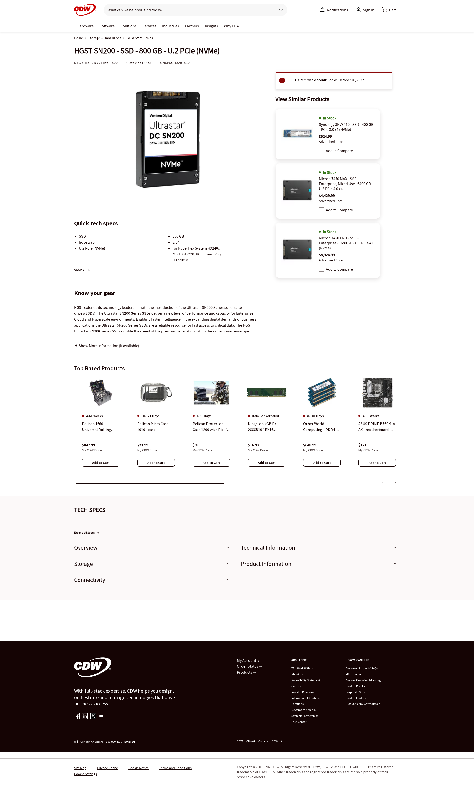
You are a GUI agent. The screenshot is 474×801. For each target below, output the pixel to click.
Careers (296, 686)
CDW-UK (277, 741)
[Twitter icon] (93, 716)
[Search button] (281, 10)
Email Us (129, 741)
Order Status (248, 666)
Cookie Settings (85, 774)
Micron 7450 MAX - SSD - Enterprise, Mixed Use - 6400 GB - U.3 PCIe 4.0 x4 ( (346, 183)
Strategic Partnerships (304, 716)
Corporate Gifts (355, 692)
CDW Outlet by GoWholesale (363, 704)
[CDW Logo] (85, 10)
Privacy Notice (107, 768)
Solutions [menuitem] (128, 25)
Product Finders (356, 698)
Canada (263, 741)
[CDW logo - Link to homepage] (85, 10)
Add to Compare (339, 150)
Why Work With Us (302, 668)
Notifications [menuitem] (337, 9)
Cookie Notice (138, 768)
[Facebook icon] (77, 716)
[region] (237, 431)
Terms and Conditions (175, 768)
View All (80, 269)
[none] (85, 26)
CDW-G (250, 741)
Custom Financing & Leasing (363, 680)
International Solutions (305, 698)
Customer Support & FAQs (362, 668)
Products (245, 672)
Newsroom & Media (303, 710)
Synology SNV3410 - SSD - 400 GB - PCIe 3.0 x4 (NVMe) (346, 127)
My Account (247, 660)
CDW (240, 741)
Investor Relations (302, 692)
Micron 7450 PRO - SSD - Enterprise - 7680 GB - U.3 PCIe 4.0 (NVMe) (346, 242)
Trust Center (298, 721)
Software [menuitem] (107, 25)
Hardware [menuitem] (85, 25)
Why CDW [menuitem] (232, 25)
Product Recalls (355, 686)
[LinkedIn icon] (85, 716)
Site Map (80, 768)
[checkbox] (321, 150)
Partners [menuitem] (192, 25)
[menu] (334, 10)
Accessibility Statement (305, 680)
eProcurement (355, 674)
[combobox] (188, 10)
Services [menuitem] (149, 25)
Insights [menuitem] (211, 25)
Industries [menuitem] (170, 25)
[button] (389, 10)
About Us (297, 674)
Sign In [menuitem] (368, 9)
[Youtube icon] (101, 716)
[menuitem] (322, 9)
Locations (297, 704)
